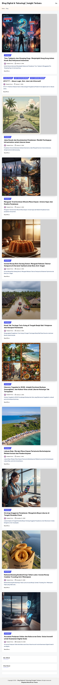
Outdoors (7, 55)
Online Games (8, 78)
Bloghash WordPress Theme (29, 682)
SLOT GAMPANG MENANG (37, 78)
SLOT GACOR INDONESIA (21, 78)
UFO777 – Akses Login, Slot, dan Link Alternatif (22, 81)
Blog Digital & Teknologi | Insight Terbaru (21, 3)
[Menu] (56, 3)
